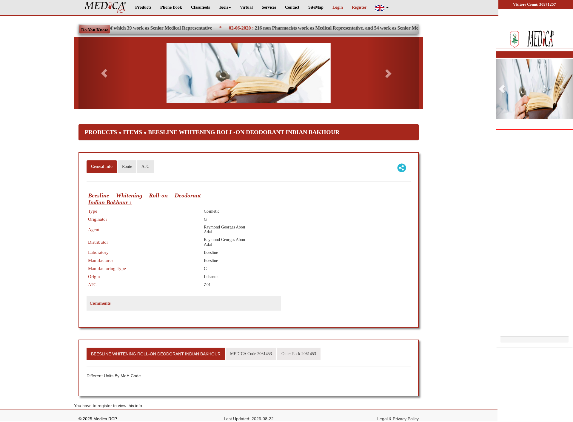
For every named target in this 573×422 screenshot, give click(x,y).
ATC (145, 166)
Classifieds (200, 7)
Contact (292, 7)
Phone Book (171, 7)
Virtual (246, 7)
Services (269, 7)
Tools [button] (223, 7)
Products (143, 7)
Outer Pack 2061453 (298, 354)
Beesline (211, 252)
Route (127, 166)
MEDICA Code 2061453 (251, 354)
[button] (382, 7)
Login (337, 7)
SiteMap (316, 7)
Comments (100, 303)
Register (359, 7)
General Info (102, 166)
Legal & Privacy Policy (398, 418)
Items (132, 132)
